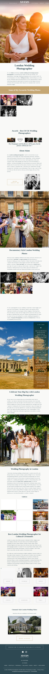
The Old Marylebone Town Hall (34, 484)
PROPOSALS (18, 665)
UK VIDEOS (24, 663)
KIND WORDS (42, 665)
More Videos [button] (24, 638)
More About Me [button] (15, 182)
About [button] (42, 3)
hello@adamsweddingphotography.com (21, 671)
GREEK (41, 581)
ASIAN (8, 581)
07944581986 (34, 671)
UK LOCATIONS (24, 660)
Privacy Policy (40, 669)
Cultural (35, 3)
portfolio (16, 259)
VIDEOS (31, 665)
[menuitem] (13, 3)
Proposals (13, 3)
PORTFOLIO (11, 665)
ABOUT (35, 665)
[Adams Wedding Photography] (24, 3)
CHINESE (24, 581)
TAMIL (41, 600)
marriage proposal (34, 72)
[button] (8, 572)
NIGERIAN (24, 600)
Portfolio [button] (24, 460)
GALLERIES (25, 665)
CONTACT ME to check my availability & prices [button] (24, 647)
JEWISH (8, 600)
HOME (5, 665)
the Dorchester (19, 483)
